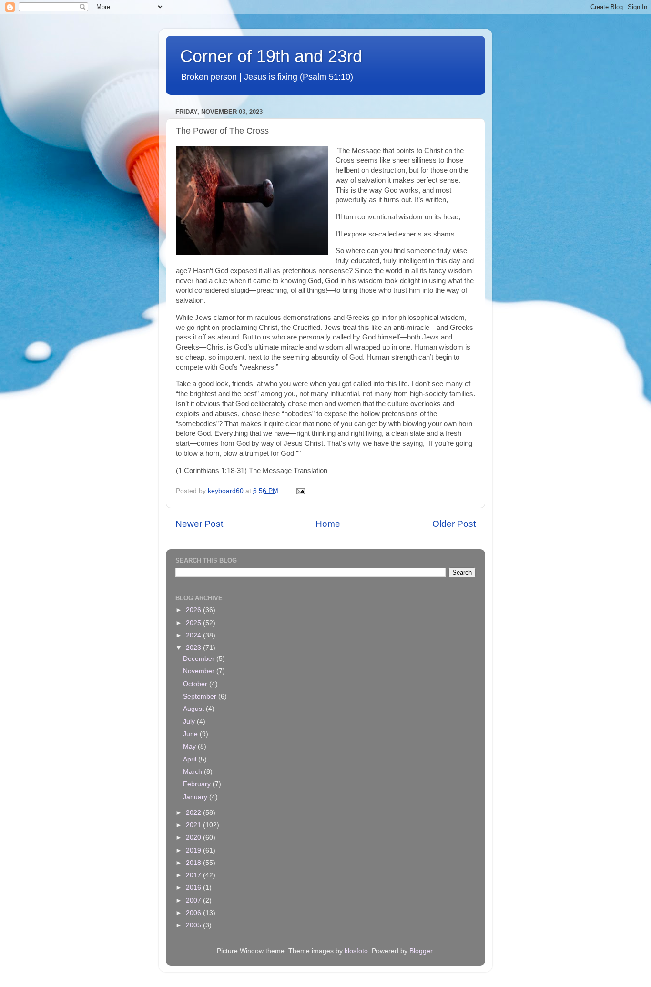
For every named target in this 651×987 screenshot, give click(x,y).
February (198, 784)
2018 (194, 862)
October (196, 684)
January (196, 797)
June (191, 734)
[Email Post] (300, 490)
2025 (194, 623)
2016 (194, 887)
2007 (194, 900)
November (199, 671)
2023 (194, 647)
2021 (194, 825)
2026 (194, 610)
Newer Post (199, 524)
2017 (194, 875)
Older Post (454, 524)
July (190, 721)
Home (327, 524)
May (190, 746)
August (194, 708)
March (193, 771)
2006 (194, 912)
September (200, 696)
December (199, 658)
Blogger (420, 951)
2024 (194, 635)
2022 (194, 812)
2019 (194, 850)
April (190, 759)
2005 (194, 925)
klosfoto (356, 951)
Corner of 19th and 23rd (271, 56)
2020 (194, 837)
